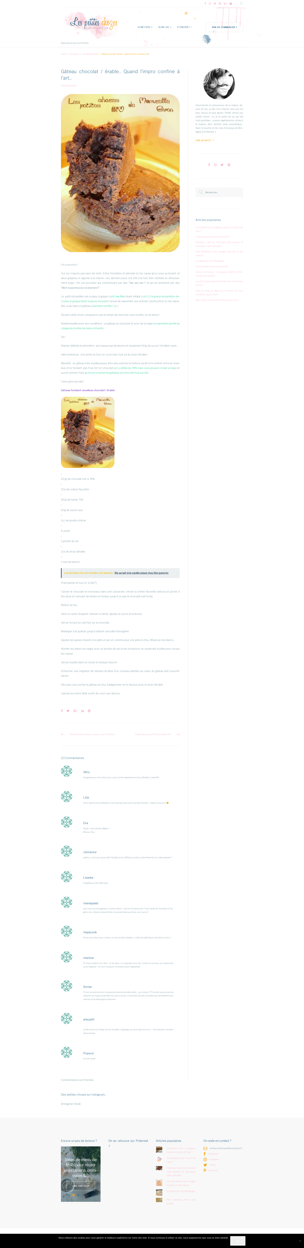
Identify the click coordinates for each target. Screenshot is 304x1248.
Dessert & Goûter (90, 54)
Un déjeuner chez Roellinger (210, 261)
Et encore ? (183, 27)
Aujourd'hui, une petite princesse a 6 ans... (217, 300)
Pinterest (213, 1170)
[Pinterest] (220, 4)
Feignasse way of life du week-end (153, 734)
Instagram (214, 1159)
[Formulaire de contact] (231, 4)
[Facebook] (205, 4)
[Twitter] (215, 4)
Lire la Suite (203, 140)
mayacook (90, 932)
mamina (88, 958)
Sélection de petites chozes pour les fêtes (92, 734)
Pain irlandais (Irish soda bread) (212, 266)
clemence (90, 852)
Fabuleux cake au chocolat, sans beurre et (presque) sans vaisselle (181, 1171)
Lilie (86, 797)
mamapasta (90, 903)
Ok (237, 1241)
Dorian (87, 986)
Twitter (212, 1164)
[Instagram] (210, 4)
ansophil (88, 1019)
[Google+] (225, 4)
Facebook (213, 1153)
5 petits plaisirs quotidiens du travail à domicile (80, 1167)
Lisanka (88, 877)
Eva (85, 823)
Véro (86, 772)
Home (63, 54)
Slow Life (163, 27)
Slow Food (144, 27)
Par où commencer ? (224, 27)
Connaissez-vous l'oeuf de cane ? (213, 236)
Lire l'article (81, 1183)
